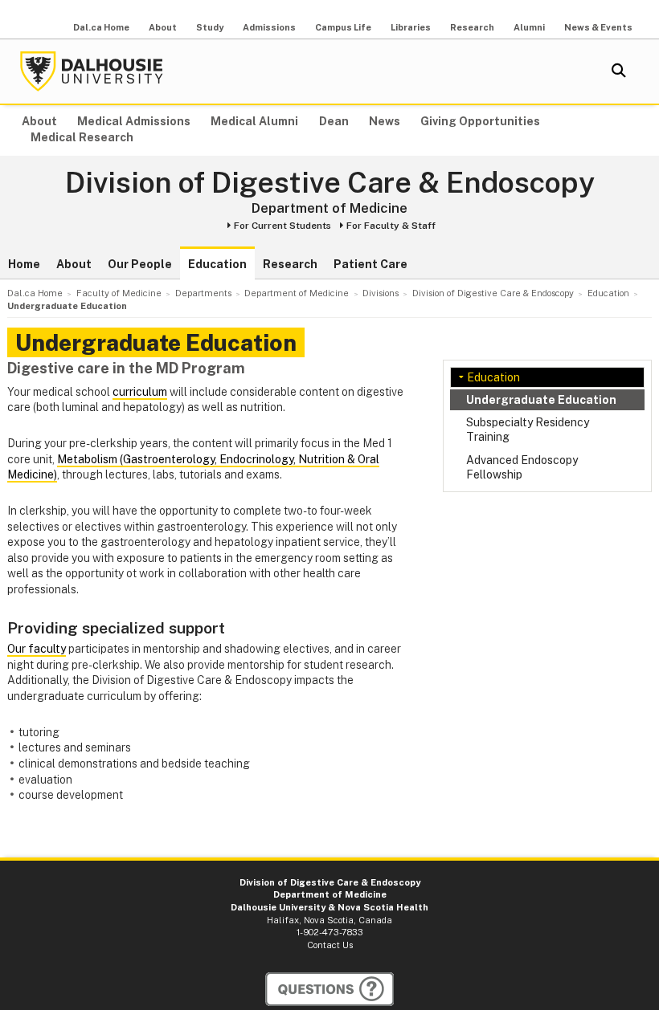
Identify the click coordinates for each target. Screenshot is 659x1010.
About (163, 27)
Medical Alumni (254, 121)
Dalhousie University (91, 71)
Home (24, 264)
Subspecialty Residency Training (527, 429)
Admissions (269, 27)
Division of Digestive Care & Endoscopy (330, 183)
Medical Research (82, 137)
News (384, 121)
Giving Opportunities (480, 121)
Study (209, 27)
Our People (140, 264)
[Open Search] (619, 71)
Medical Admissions (133, 121)
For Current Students (282, 225)
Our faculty (36, 648)
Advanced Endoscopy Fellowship (522, 467)
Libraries (411, 27)
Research (472, 27)
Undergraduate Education (541, 399)
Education (217, 264)
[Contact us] (329, 989)
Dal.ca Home (101, 27)
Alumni (529, 27)
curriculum (140, 391)
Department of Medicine (329, 208)
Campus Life (343, 27)
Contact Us (330, 945)
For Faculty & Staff (391, 225)
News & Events (598, 27)
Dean (334, 121)
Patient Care (370, 264)
